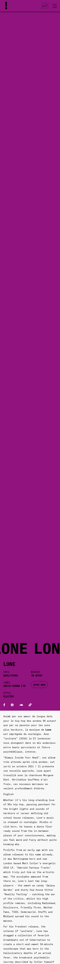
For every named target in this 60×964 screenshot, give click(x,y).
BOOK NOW (39, 684)
